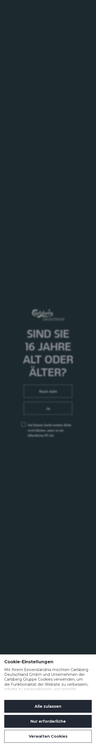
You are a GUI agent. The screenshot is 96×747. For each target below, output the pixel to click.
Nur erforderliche (48, 721)
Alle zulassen (48, 706)
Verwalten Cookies (48, 736)
